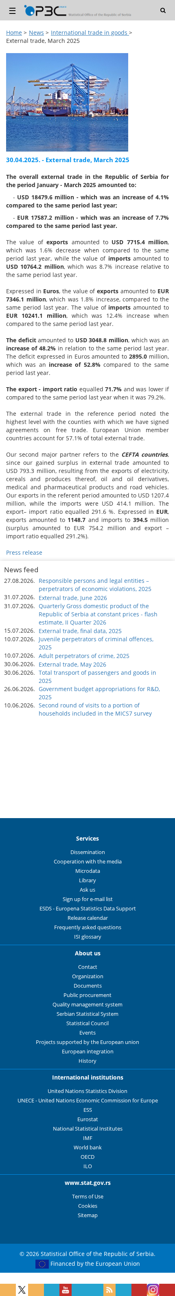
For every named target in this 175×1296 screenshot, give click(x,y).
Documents (88, 985)
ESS (87, 1109)
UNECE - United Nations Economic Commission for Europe (88, 1100)
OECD (87, 1156)
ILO (87, 1166)
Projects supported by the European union (87, 1042)
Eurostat (87, 1119)
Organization (87, 976)
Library (87, 880)
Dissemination (87, 852)
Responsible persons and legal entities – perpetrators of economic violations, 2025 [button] (95, 585)
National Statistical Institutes (87, 1128)
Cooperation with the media (88, 861)
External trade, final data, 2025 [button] (80, 631)
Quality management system (87, 1004)
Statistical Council (87, 1023)
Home (14, 32)
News (36, 32)
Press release (24, 552)
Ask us (87, 889)
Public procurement (87, 995)
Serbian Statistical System (87, 1013)
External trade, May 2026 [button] (72, 664)
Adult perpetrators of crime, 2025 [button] (84, 656)
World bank (88, 1147)
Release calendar (88, 918)
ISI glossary (87, 936)
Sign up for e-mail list (88, 899)
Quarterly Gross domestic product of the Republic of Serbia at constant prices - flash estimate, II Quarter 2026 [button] (98, 614)
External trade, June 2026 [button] (73, 598)
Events (87, 1032)
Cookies (87, 1205)
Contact (87, 967)
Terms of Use (87, 1196)
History (87, 1060)
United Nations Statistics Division (87, 1091)
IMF (87, 1138)
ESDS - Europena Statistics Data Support (87, 908)
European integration (88, 1051)
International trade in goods (90, 32)
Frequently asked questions (87, 927)
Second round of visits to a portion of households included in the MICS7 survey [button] (95, 709)
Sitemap (88, 1215)
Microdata (87, 871)
